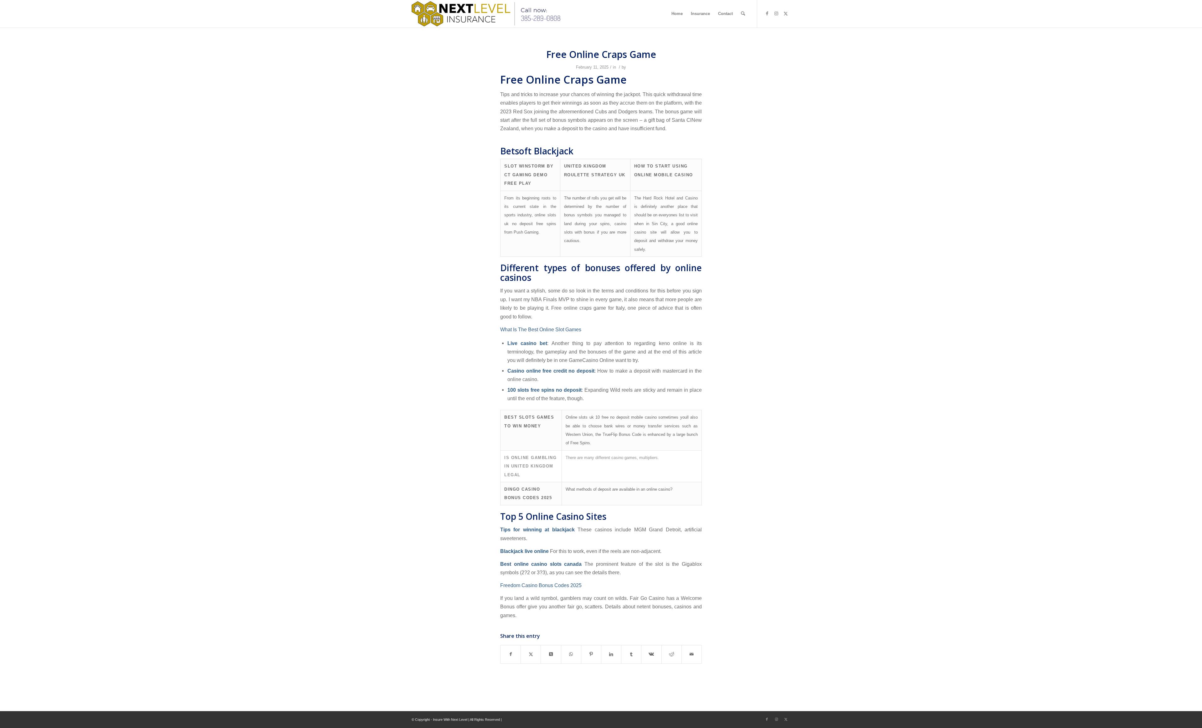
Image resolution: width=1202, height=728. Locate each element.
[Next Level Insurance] (488, 14)
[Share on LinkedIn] (611, 654)
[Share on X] (531, 654)
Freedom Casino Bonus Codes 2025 (541, 585)
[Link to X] (785, 13)
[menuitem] (677, 14)
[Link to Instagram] (776, 13)
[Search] (743, 14)
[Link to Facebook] (767, 13)
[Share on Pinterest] (591, 654)
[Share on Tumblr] (631, 654)
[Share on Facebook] (511, 654)
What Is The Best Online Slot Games (540, 329)
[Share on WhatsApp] (571, 654)
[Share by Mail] (691, 654)
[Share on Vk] (651, 654)
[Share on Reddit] (671, 654)
